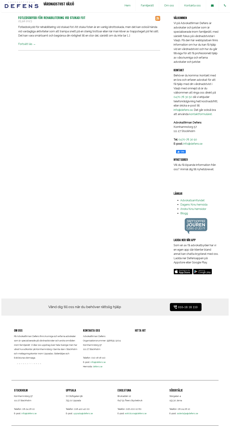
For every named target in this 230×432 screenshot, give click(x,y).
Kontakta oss (192, 5)
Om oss (169, 5)
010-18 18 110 (188, 307)
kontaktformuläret (200, 114)
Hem (127, 5)
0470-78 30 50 (183, 97)
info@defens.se (183, 109)
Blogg (184, 213)
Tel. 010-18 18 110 (53, 9)
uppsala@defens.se (83, 413)
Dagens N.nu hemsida (193, 204)
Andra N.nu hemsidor (193, 209)
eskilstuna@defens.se (135, 413)
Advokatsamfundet (192, 200)
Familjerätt (147, 5)
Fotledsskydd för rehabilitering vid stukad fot (51, 17)
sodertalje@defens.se (187, 413)
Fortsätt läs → (27, 44)
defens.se (97, 366)
